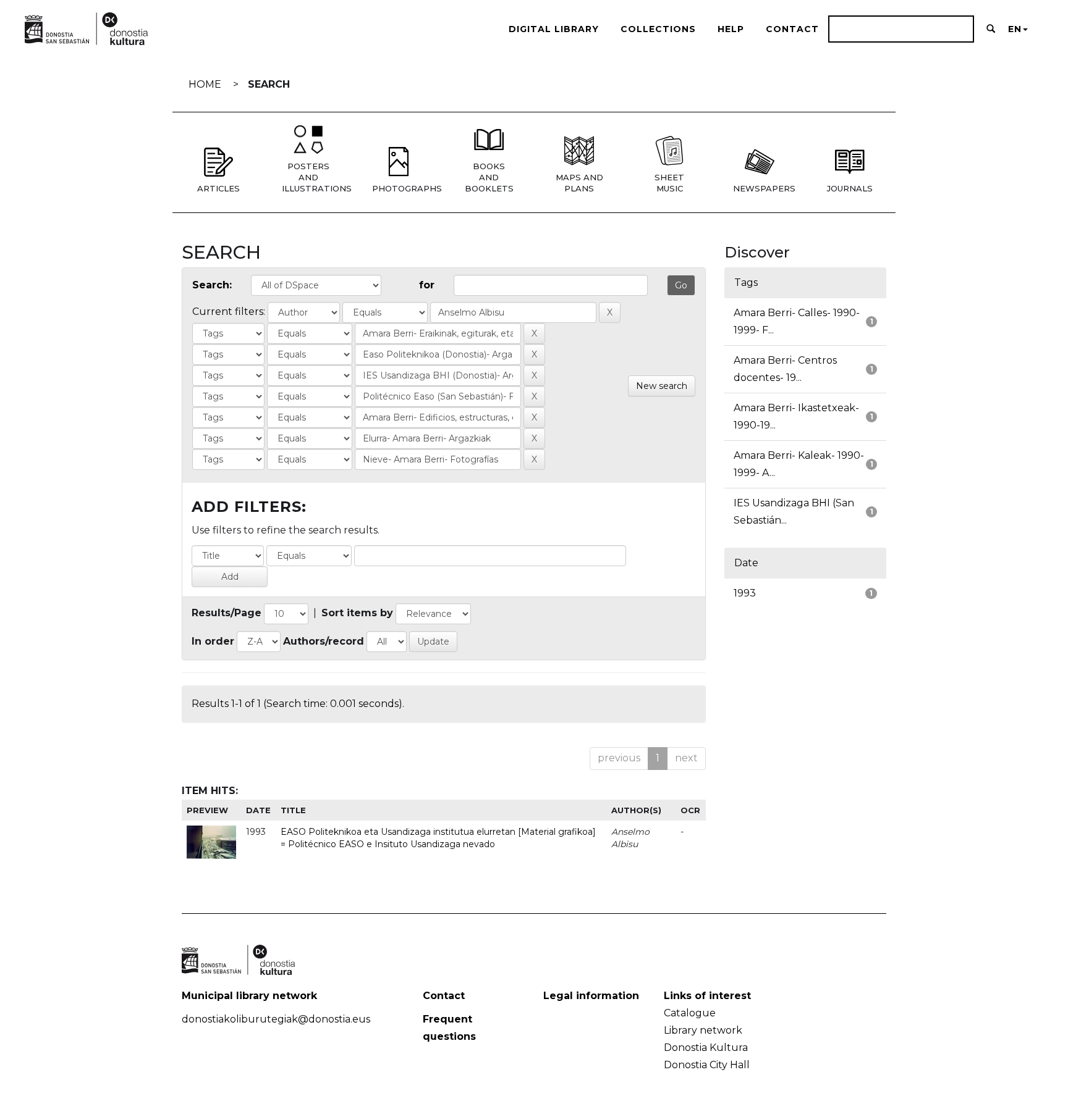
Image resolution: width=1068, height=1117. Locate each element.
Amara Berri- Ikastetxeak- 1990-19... (796, 416)
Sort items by (357, 613)
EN (1015, 29)
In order (213, 641)
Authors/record (323, 641)
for (426, 285)
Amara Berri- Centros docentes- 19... (785, 368)
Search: (212, 285)
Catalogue (690, 1013)
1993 (745, 593)
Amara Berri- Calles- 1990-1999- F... (797, 321)
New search (661, 385)
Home (205, 84)
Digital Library (554, 29)
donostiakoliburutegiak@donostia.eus (276, 1019)
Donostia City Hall (707, 1065)
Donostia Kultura (706, 1047)
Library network (703, 1030)
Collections (658, 29)
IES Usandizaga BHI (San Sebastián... (794, 511)
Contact (792, 29)
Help (731, 29)
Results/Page (226, 613)
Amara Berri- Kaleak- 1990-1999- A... (799, 464)
